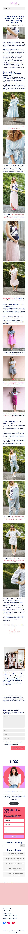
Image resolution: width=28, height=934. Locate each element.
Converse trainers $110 (17, 519)
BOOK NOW (7, 685)
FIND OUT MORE (14, 803)
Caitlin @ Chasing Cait (11, 25)
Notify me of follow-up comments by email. (13, 742)
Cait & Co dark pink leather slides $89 (16, 219)
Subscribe (14, 836)
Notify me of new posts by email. (11, 744)
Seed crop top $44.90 (15, 296)
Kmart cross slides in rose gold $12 (14, 416)
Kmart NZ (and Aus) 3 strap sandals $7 (16, 299)
